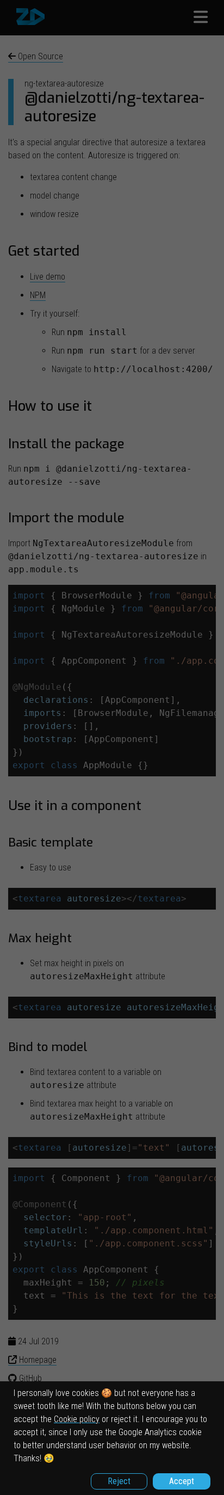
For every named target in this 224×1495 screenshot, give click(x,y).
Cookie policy (76, 1419)
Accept (181, 1481)
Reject (119, 1481)
